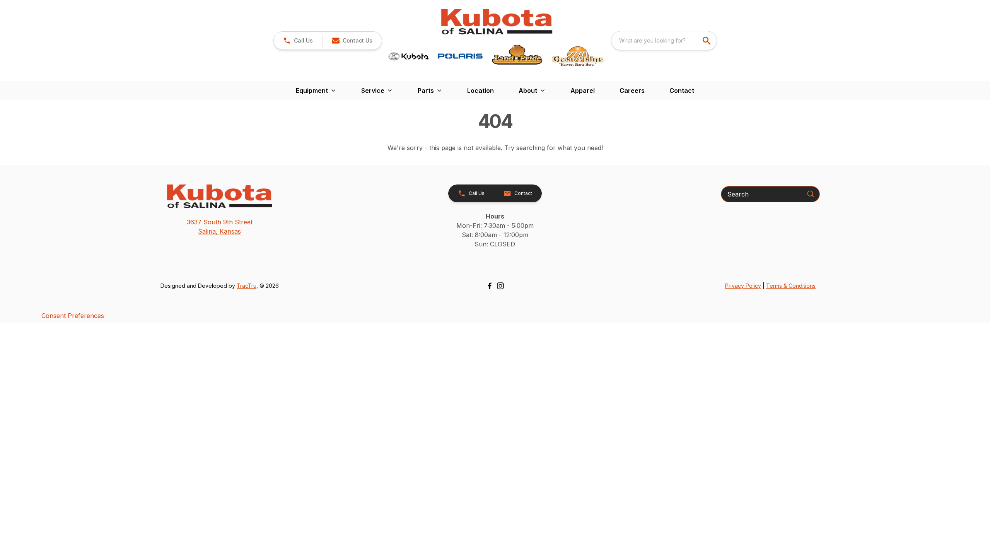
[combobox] (664, 40)
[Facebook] (489, 285)
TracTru (246, 285)
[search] (707, 41)
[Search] (811, 194)
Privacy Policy (743, 285)
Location (480, 90)
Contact (681, 90)
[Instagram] (500, 285)
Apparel (582, 90)
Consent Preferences (72, 316)
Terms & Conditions (791, 285)
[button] (298, 41)
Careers (632, 90)
